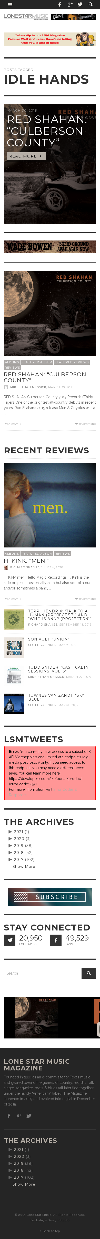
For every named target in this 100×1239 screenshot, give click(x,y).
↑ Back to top (50, 1231)
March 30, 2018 (60, 387)
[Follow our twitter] (9, 940)
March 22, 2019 (78, 677)
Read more (11, 424)
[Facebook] (60, 4)
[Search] (10, 4)
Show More (24, 866)
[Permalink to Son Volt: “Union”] (14, 647)
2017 (19, 859)
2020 (19, 838)
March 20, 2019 (71, 705)
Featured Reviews (72, 362)
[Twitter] (79, 4)
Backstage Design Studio (50, 1220)
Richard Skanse (24, 567)
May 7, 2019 (67, 645)
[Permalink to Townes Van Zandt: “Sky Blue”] (14, 703)
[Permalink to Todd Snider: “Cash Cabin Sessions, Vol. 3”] (14, 675)
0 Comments (87, 424)
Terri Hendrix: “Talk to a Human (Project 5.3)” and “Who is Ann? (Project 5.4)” (60, 615)
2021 (18, 831)
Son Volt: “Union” (49, 639)
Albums (12, 362)
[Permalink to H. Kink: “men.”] (50, 509)
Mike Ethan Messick (28, 387)
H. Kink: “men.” (26, 561)
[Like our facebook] (56, 940)
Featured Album (37, 362)
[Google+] (70, 4)
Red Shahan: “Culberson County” (45, 377)
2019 (19, 845)
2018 (19, 852)
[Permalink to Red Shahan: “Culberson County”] (50, 317)
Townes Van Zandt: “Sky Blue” (56, 697)
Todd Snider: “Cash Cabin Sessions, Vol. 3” (58, 669)
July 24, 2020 (52, 567)
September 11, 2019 (75, 624)
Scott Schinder (42, 645)
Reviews (12, 367)
